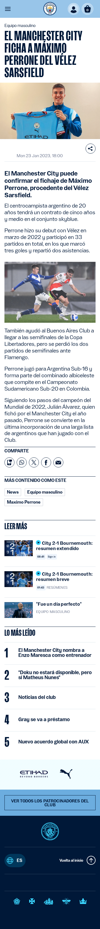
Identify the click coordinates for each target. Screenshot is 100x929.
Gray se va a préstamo (44, 719)
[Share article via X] (34, 462)
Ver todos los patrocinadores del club (50, 803)
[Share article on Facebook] (46, 462)
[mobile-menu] (7, 9)
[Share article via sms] (9, 462)
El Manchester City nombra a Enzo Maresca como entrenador (54, 653)
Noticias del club (37, 697)
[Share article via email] (58, 462)
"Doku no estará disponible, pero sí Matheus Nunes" (55, 675)
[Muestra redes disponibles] (91, 149)
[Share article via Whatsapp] (22, 462)
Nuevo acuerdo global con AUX (53, 741)
